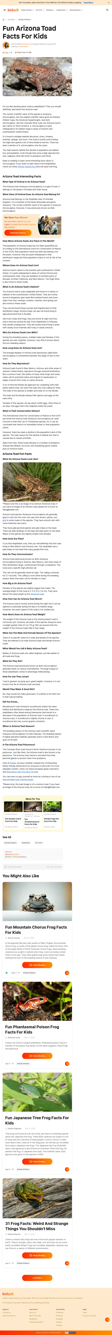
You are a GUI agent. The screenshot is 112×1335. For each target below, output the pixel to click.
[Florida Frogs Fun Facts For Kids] (52, 806)
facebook (59, 1312)
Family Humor (61, 10)
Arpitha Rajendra (14, 1128)
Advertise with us (9, 1316)
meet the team (35, 1316)
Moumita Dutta (26, 44)
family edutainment (36, 1322)
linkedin (59, 1322)
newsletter (33, 1319)
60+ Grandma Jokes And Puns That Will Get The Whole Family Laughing (50, 2)
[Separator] (107, 1319)
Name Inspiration (75, 10)
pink (4, 520)
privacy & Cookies (89, 1316)
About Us (32, 1312)
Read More (88, 2)
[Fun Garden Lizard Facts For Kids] (13, 806)
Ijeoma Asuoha (14, 938)
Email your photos (18, 233)
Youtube (59, 1325)
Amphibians (26, 843)
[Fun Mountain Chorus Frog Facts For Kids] (37, 901)
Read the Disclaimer (15, 867)
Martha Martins (14, 1234)
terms (85, 1312)
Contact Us (7, 1312)
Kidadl (4, 19)
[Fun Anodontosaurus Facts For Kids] (33, 806)
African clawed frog (27, 166)
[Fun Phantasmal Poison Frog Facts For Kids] (37, 1001)
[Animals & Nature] (6, 972)
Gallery (10, 94)
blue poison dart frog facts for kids (22, 772)
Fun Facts (39, 10)
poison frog (24, 1046)
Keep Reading (39, 965)
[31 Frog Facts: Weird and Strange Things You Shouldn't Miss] (37, 1197)
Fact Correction (55, 867)
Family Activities (26, 10)
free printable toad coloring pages (18, 779)
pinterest (59, 1316)
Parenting (49, 10)
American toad (37, 594)
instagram (59, 1319)
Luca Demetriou (23, 46)
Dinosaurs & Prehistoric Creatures (32, 815)
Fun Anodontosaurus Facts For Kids (32, 821)
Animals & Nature (11, 814)
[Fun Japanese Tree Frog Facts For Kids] (37, 1092)
